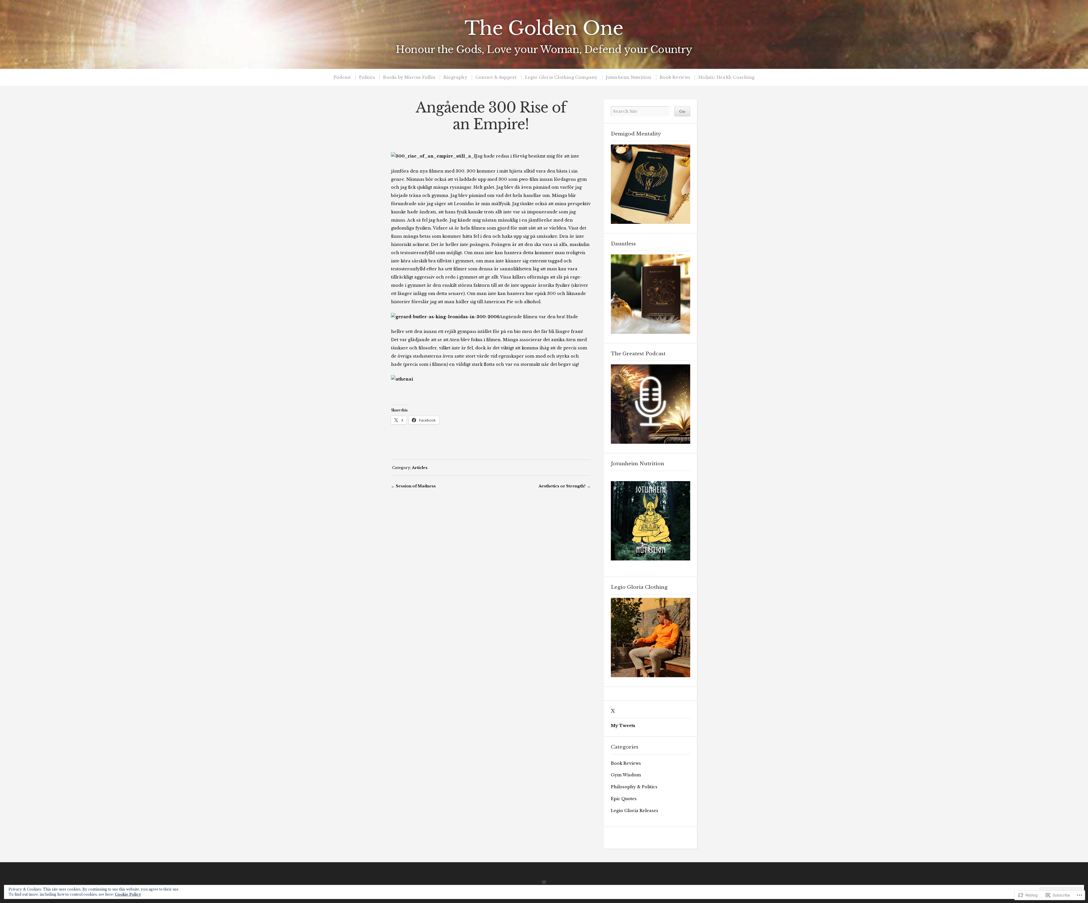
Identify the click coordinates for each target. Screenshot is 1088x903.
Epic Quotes (624, 798)
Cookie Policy (128, 894)
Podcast (341, 77)
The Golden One (544, 28)
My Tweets (623, 725)
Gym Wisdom (626, 774)
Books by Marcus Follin (409, 77)
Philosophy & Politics (634, 786)
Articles (420, 467)
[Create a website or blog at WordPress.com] (544, 882)
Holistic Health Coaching (726, 77)
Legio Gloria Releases (634, 810)
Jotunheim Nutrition (628, 77)
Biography (455, 77)
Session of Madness (416, 486)
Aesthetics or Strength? (562, 486)
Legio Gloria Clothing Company (561, 77)
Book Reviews (675, 77)
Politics (367, 77)
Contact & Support (496, 77)
